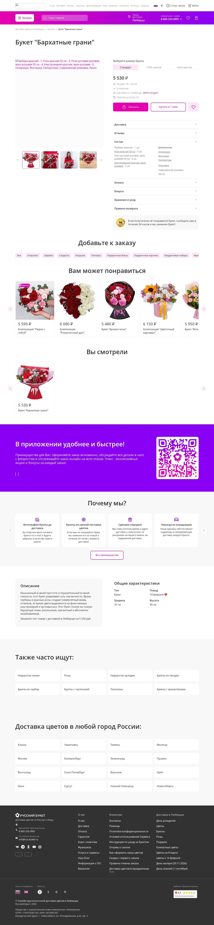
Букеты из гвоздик (168, 675)
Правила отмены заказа (124, 863)
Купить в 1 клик (168, 107)
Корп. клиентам (110, 5)
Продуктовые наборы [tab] (176, 255)
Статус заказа (177, 5)
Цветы (160, 826)
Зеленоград (117, 758)
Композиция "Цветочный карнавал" (158, 327)
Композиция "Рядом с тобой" (31, 309)
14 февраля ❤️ (158, 594)
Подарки (161, 842)
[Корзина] (196, 18)
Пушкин (162, 758)
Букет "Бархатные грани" (33, 407)
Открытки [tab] (32, 255)
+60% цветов (184, 67)
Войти (195, 5)
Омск (21, 786)
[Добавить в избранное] (193, 107)
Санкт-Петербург (74, 772)
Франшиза (84, 847)
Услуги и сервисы (88, 852)
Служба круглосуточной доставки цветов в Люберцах (48, 900)
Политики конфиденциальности (128, 831)
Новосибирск (165, 786)
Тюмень (115, 744)
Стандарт (125, 67)
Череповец (71, 744)
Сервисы (145, 5)
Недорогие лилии (28, 675)
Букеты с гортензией (76, 689)
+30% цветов (153, 67)
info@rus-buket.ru (28, 839)
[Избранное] (188, 18)
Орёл (160, 772)
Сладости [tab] (64, 255)
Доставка (60, 5)
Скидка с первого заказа (124, 858)
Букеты (160, 831)
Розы (67, 675)
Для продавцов (93, 5)
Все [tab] (19, 255)
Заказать (133, 107)
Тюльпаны (116, 689)
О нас (52, 5)
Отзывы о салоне (119, 847)
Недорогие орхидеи (122, 675)
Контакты (124, 5)
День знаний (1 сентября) (172, 868)
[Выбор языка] (156, 6)
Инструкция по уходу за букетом (129, 842)
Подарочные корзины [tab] (146, 255)
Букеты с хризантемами (171, 689)
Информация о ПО (89, 863)
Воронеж (116, 772)
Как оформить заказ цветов (126, 852)
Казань (22, 744)
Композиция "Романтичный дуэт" (72, 327)
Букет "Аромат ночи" (114, 326)
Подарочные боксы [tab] (117, 255)
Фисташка (163, 155)
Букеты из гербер (28, 689)
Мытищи (162, 744)
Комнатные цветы (167, 847)
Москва (22, 758)
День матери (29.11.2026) (171, 863)
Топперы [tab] (96, 255)
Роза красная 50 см (124, 151)
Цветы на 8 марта (167, 852)
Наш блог (84, 858)
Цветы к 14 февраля (168, 858)
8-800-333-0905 (27, 831)
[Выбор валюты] (162, 6)
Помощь (134, 5)
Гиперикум (164, 151)
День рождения (165, 820)
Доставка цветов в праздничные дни (129, 870)
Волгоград (24, 772)
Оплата (70, 5)
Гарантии (80, 5)
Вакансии (84, 868)
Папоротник (165, 159)
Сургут (68, 786)
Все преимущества (107, 555)
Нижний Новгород (121, 786)
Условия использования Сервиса (129, 836)
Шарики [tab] (48, 255)
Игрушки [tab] (80, 255)
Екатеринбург (72, 758)
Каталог (27, 17)
